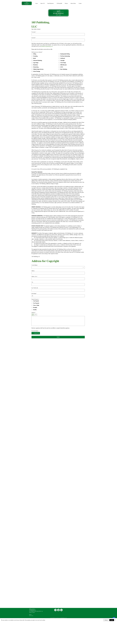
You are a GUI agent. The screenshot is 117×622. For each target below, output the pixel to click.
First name (34, 32)
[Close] (115, 620)
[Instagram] (55, 610)
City (32, 282)
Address (33, 270)
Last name (34, 37)
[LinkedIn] (61, 610)
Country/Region (34, 265)
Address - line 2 (34, 276)
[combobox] (58, 267)
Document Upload (35, 330)
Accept (111, 620)
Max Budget (34, 293)
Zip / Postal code (35, 287)
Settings (106, 620)
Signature (34, 312)
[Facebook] (58, 610)
